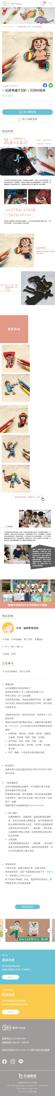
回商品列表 (27, 907)
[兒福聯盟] (27, 1075)
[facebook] (4, 1061)
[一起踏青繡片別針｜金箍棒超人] (16, 359)
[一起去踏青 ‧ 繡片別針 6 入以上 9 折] (27, 497)
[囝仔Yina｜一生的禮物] (11, 3)
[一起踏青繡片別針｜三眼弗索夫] (15, 477)
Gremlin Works (33, 1089)
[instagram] (12, 1061)
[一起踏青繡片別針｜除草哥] (16, 448)
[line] (20, 1061)
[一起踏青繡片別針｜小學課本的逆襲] (15, 388)
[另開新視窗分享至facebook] (45, 85)
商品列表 (11, 27)
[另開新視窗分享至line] (50, 85)
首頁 (4, 27)
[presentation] (5, 930)
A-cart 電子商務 (31, 1092)
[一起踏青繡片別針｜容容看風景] (15, 418)
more (10, 977)
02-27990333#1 (19, 1038)
